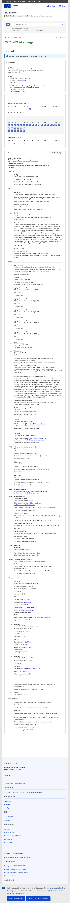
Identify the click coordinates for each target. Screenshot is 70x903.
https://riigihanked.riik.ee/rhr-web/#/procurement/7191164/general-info (31, 492)
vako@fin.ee (27, 642)
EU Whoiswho (8, 839)
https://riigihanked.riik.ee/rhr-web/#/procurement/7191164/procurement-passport (37, 256)
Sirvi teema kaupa (37, 30)
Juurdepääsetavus (9, 808)
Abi (5, 780)
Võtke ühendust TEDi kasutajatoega (14, 783)
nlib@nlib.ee (23, 80)
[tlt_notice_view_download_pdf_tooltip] (9, 125)
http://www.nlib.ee (29, 607)
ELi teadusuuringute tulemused (13, 836)
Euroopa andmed (9, 832)
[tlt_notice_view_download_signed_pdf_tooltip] (30, 109)
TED (5, 37)
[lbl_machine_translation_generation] (20, 137)
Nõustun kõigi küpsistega (16, 898)
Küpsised (7, 804)
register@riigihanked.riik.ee (32, 668)
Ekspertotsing (25, 30)
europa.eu (26, 857)
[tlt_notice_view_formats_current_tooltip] (60, 153)
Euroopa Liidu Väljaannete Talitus (14, 767)
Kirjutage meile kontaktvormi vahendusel (16, 872)
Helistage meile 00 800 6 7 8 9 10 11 (15, 866)
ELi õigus (7, 829)
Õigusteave (7, 801)
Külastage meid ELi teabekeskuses (14, 876)
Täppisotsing (16, 30)
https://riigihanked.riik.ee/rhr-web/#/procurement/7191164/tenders (28, 504)
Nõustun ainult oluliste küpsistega (38, 898)
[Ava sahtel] (7, 50)
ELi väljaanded (8, 842)
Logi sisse (53, 6)
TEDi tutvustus (8, 816)
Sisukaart (7, 820)
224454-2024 (43, 56)
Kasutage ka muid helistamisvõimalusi (15, 869)
